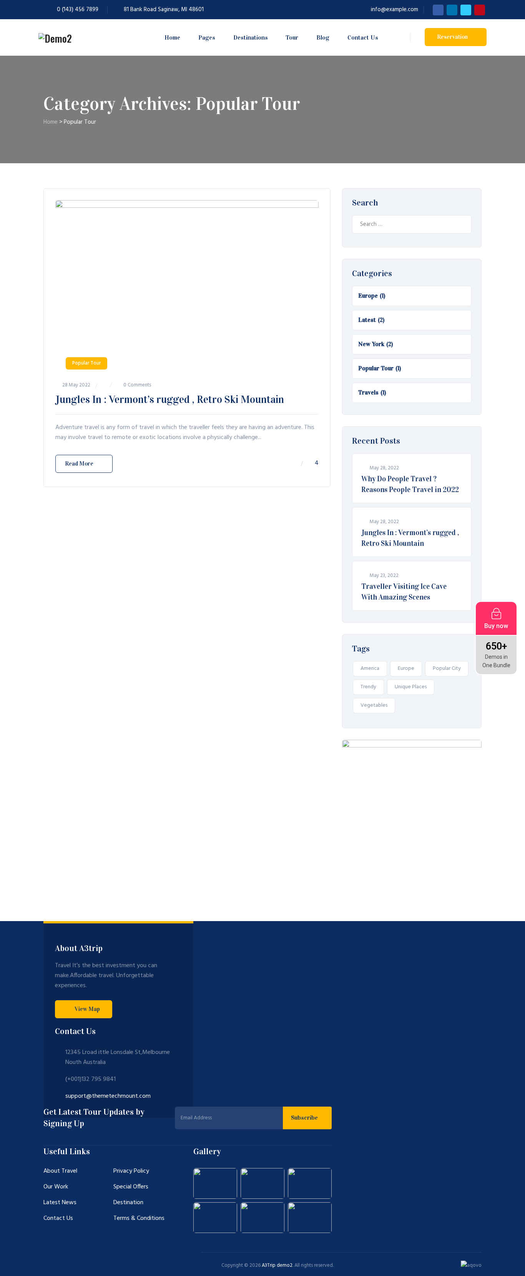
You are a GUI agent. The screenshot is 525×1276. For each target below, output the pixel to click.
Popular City (447, 668)
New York (371, 344)
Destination (128, 1203)
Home (172, 37)
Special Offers (130, 1187)
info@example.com (394, 9)
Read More (79, 464)
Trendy (368, 687)
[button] (83, 1009)
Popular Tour (86, 363)
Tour (292, 37)
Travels (368, 392)
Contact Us (362, 37)
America (370, 668)
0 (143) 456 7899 (77, 9)
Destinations (250, 37)
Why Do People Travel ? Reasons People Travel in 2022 (410, 484)
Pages (206, 37)
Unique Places (411, 687)
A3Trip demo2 (277, 1265)
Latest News (59, 1203)
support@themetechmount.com (108, 1096)
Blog (322, 37)
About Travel (60, 1171)
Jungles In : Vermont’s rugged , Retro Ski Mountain (169, 399)
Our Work (55, 1187)
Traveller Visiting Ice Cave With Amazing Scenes (404, 592)
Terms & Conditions (138, 1218)
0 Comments (137, 385)
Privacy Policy (131, 1171)
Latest (367, 319)
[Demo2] (55, 37)
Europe (368, 295)
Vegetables (374, 705)
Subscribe (305, 1117)
